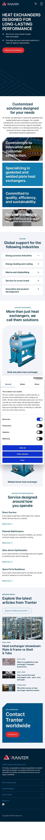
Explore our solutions (13, 50)
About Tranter (7, 794)
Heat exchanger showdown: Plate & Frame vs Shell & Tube (21, 649)
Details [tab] (22, 384)
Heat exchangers (8, 788)
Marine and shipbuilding (17, 272)
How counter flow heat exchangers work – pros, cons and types (29, 677)
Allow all (22, 448)
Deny (22, 460)
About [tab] (37, 384)
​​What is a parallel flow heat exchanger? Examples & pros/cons (27, 664)
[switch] (40, 425)
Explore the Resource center (16, 611)
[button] (35, 3)
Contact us (12, 734)
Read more (6, 524)
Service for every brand (17, 280)
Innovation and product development (17, 290)
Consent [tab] (8, 384)
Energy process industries (19, 255)
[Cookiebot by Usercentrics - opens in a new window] (33, 378)
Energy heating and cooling (19, 264)
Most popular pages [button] (9, 782)
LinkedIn (6, 804)
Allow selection (22, 454)
